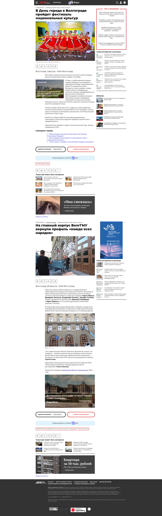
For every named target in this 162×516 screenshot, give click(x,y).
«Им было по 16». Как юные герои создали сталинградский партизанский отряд (53, 444)
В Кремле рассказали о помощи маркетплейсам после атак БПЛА (113, 105)
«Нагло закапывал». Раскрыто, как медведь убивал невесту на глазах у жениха (114, 283)
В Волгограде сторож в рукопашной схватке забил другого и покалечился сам (111, 36)
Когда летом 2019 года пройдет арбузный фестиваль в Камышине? (82, 178)
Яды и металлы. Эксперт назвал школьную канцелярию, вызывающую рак (113, 277)
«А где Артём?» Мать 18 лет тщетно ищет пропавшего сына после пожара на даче (114, 289)
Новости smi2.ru (42, 217)
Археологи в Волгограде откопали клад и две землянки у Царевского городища (82, 444)
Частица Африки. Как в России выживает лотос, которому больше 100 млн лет (114, 87)
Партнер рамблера (64, 509)
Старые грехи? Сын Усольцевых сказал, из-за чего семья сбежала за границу (114, 271)
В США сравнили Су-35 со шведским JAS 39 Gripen (114, 99)
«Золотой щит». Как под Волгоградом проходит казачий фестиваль (53, 178)
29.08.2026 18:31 (40, 222)
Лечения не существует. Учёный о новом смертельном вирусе (114, 263)
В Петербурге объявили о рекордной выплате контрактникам (115, 123)
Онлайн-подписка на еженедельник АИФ (60, 483)
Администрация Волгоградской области (48, 62)
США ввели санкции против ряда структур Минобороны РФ (113, 117)
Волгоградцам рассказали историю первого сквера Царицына (69, 397)
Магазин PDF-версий (105, 482)
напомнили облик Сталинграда (74, 370)
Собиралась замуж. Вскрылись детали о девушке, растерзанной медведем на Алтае (114, 74)
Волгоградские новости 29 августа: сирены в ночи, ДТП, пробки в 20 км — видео (111, 14)
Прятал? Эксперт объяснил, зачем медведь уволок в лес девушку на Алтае (114, 62)
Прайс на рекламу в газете (64, 482)
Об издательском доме (81, 482)
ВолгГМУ (38, 276)
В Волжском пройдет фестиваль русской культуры (82, 183)
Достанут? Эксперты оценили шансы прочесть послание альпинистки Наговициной (115, 56)
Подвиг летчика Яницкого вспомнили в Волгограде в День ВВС (53, 450)
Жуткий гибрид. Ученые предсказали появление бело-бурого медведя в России (115, 295)
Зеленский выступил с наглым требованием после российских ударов (113, 112)
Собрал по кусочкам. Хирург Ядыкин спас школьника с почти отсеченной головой (115, 68)
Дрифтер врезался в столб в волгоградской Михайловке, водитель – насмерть (111, 29)
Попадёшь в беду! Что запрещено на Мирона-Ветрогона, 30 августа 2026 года (111, 21)
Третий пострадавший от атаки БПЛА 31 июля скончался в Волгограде (111, 44)
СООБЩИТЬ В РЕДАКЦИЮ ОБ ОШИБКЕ (84, 483)
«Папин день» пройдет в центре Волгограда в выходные (71, 142)
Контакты (51, 482)
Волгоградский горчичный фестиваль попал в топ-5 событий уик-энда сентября (54, 190)
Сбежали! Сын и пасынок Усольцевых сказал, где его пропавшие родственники (115, 80)
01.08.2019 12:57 (40, 7)
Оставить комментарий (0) (81, 149)
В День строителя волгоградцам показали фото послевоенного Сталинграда (83, 450)
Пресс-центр (93, 482)
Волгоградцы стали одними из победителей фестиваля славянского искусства (53, 184)
